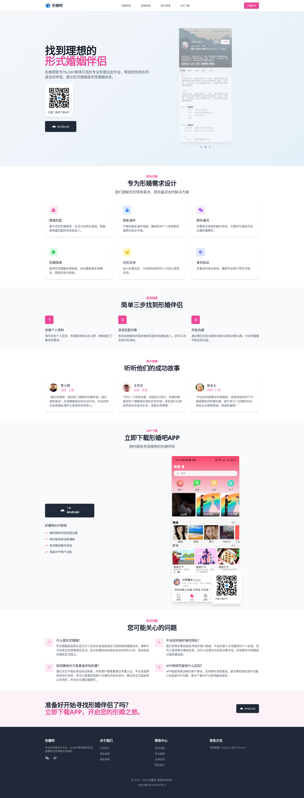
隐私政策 (105, 753)
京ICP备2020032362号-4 (152, 785)
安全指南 (160, 753)
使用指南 (146, 5)
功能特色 (126, 5)
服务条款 (105, 759)
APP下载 (185, 5)
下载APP (251, 5)
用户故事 (165, 5)
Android (63, 126)
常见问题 (160, 748)
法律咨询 (160, 759)
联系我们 (160, 765)
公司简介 (105, 748)
